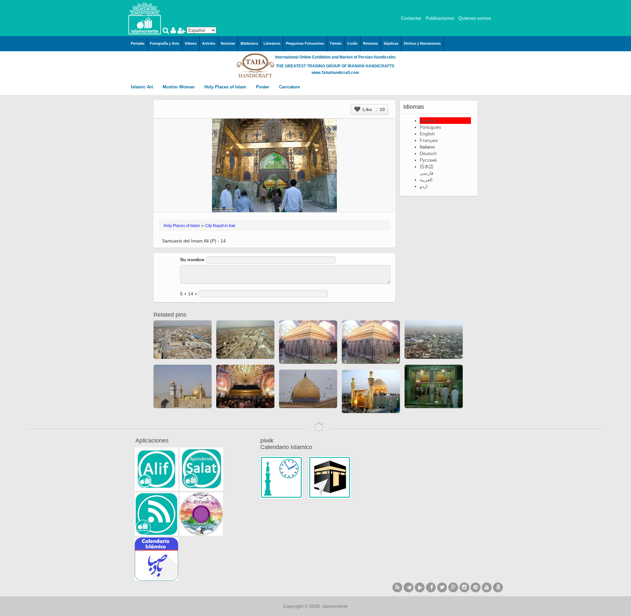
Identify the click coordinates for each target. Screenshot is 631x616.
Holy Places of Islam (225, 86)
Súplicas (391, 43)
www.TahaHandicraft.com (335, 72)
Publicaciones (440, 18)
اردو (424, 186)
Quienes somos (474, 18)
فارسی (426, 173)
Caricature (289, 86)
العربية (426, 179)
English (427, 133)
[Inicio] (144, 17)
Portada (137, 43)
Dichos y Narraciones (422, 43)
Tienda (335, 43)
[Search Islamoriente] (167, 31)
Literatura (272, 43)
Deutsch (428, 153)
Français (429, 140)
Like (373, 109)
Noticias (228, 43)
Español (428, 120)
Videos (191, 43)
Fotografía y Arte (164, 43)
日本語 (426, 166)
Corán (352, 43)
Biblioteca (249, 43)
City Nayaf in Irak (220, 225)
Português (430, 127)
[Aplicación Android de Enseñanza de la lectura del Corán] (156, 469)
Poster (263, 86)
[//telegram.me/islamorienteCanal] (408, 587)
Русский (428, 160)
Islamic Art (142, 86)
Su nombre (192, 259)
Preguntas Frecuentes (305, 43)
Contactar (411, 18)
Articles (208, 43)
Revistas (370, 43)
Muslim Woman (179, 86)
